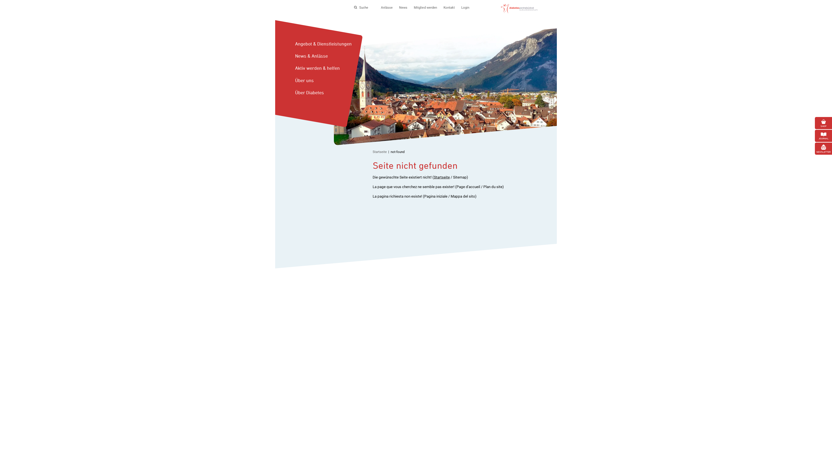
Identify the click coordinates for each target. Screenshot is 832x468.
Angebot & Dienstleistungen (323, 43)
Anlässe (387, 8)
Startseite (380, 152)
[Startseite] (519, 8)
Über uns (304, 80)
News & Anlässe (311, 55)
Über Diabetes (309, 92)
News (403, 8)
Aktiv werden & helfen (317, 68)
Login (465, 8)
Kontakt (449, 8)
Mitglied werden (425, 8)
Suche (363, 8)
